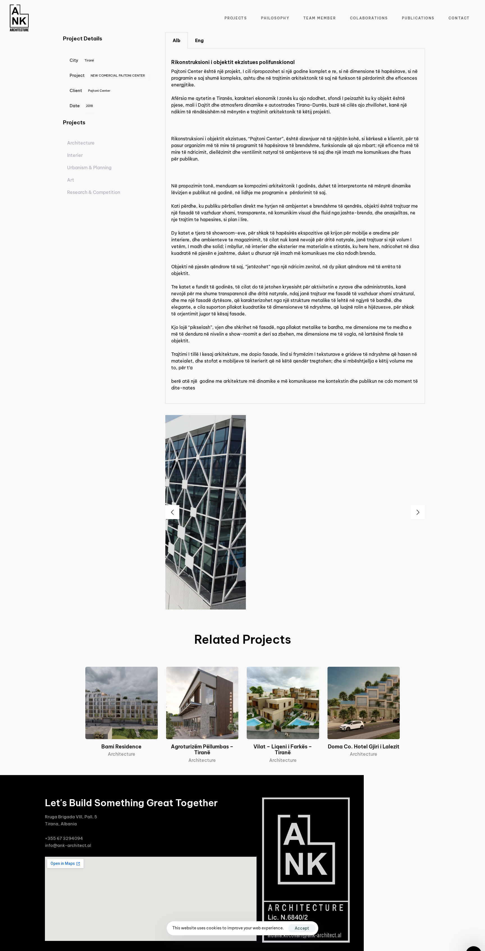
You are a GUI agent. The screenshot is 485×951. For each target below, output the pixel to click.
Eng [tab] (199, 40)
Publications (418, 18)
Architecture (81, 143)
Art (70, 180)
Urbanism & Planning (89, 167)
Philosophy (275, 18)
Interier (75, 155)
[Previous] (172, 512)
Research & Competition (93, 192)
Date (81, 105)
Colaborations (369, 18)
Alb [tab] (176, 40)
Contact (459, 18)
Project (107, 75)
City (82, 60)
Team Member (319, 18)
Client (90, 90)
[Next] (418, 512)
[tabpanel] (295, 226)
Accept (302, 928)
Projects (236, 18)
